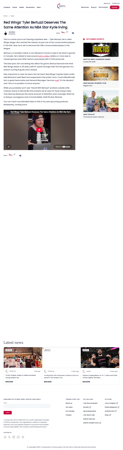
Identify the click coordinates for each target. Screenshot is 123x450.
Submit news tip (89, 419)
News (12, 16)
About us (69, 403)
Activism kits (109, 411)
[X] (68, 33)
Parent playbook (111, 407)
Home (5, 16)
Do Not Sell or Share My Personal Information (80, 447)
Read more (9, 382)
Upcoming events (89, 411)
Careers (68, 415)
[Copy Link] (63, 33)
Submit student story (91, 423)
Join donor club (89, 415)
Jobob (88, 371)
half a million (44, 56)
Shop (107, 415)
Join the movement (90, 403)
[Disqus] (39, 194)
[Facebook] (73, 33)
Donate (114, 7)
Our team (69, 407)
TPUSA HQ (12, 371)
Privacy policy (57, 447)
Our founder (70, 411)
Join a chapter (110, 403)
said (57, 80)
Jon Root (12, 32)
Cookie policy (46, 447)
